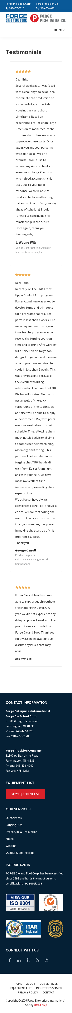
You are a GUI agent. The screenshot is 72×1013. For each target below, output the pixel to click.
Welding (11, 846)
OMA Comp (40, 1005)
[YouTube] (37, 960)
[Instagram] (46, 960)
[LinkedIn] (19, 960)
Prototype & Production (21, 832)
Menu (62, 30)
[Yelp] (28, 960)
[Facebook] (9, 960)
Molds (10, 839)
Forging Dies (14, 825)
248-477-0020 (16, 8)
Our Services (14, 818)
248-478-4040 (46, 8)
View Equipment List (26, 794)
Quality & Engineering (20, 853)
